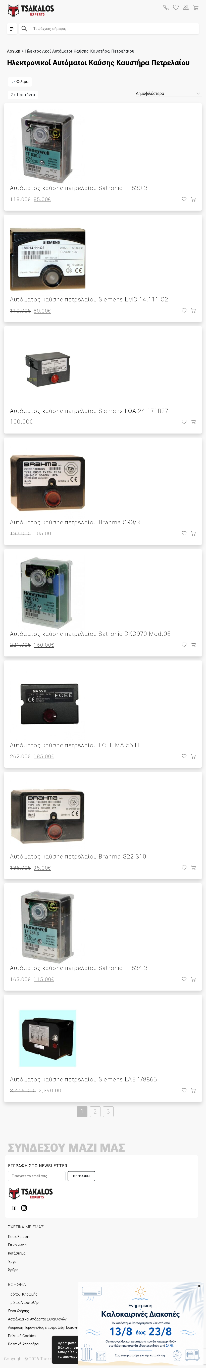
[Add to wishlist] (183, 199)
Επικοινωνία (17, 1245)
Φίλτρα (22, 81)
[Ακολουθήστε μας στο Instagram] (24, 1207)
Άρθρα (13, 1270)
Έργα (12, 1262)
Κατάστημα (16, 1253)
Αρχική (13, 51)
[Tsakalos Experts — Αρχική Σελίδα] (30, 1193)
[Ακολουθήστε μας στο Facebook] (15, 1207)
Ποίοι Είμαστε (19, 1237)
